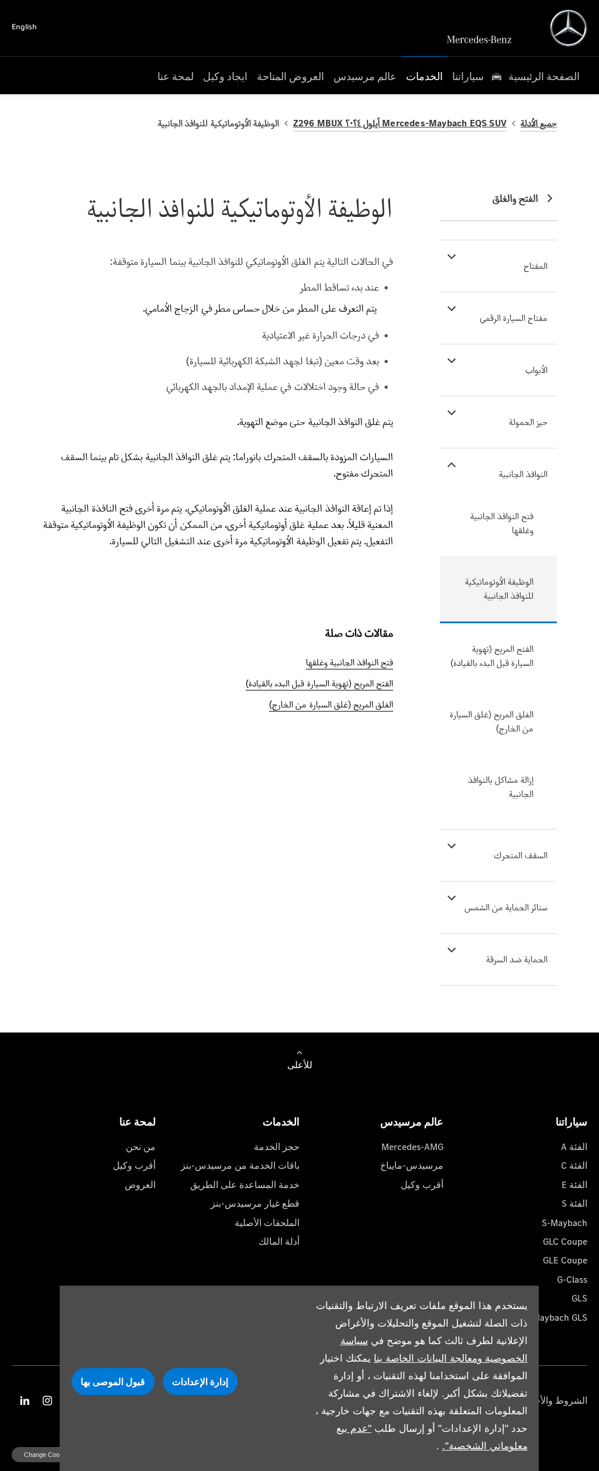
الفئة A (574, 1147)
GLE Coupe (565, 1260)
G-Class (572, 1279)
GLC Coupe (565, 1241)
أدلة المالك (279, 1241)
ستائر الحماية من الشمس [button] (506, 907)
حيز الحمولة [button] (528, 422)
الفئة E (574, 1185)
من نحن (141, 1147)
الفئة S (574, 1203)
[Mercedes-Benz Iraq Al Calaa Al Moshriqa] (568, 28)
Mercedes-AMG (412, 1147)
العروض (140, 1185)
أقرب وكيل (422, 1185)
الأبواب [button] (536, 370)
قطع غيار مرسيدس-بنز (255, 1203)
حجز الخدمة (277, 1147)
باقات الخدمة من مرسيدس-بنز (240, 1165)
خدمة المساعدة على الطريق (245, 1185)
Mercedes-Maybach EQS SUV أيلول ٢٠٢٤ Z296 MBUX (400, 123)
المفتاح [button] (536, 266)
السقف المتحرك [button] (521, 855)
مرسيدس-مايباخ (411, 1165)
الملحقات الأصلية (267, 1223)
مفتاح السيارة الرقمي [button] (514, 318)
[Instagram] (47, 1400)
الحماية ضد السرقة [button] (517, 959)
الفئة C (574, 1165)
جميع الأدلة (539, 123)
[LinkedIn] (25, 1400)
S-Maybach (564, 1223)
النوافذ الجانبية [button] (523, 474)
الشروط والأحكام (554, 1400)
